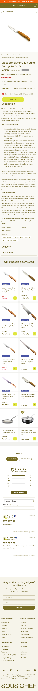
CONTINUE (28, 350)
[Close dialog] (36, 335)
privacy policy (33, 353)
